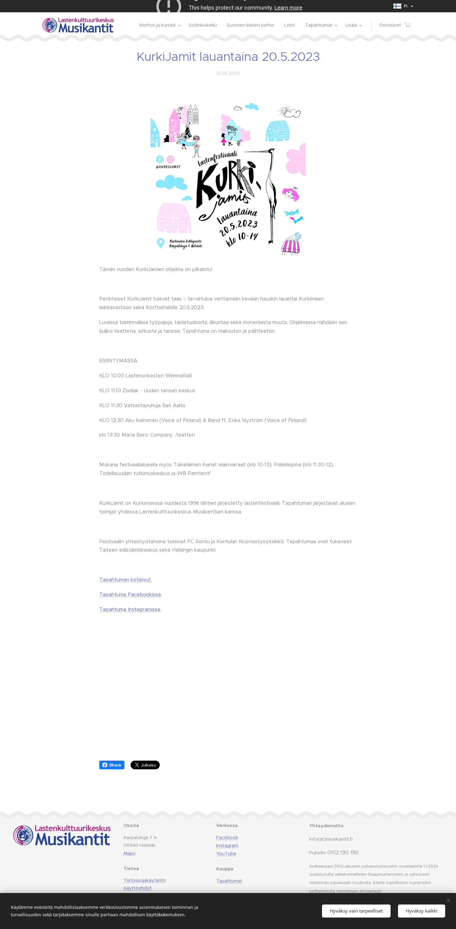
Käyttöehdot (137, 888)
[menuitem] (161, 25)
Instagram (227, 845)
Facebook (227, 837)
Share (115, 764)
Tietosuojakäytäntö (144, 880)
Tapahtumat (229, 881)
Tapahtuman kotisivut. (125, 579)
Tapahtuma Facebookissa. (130, 594)
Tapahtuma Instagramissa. (130, 609)
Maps (129, 853)
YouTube (226, 853)
